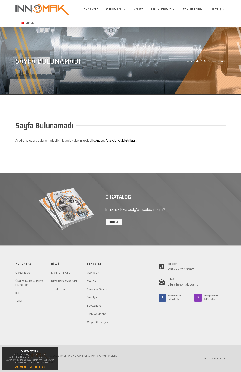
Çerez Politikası (37, 366)
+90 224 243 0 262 (181, 269)
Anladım (20, 366)
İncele (114, 222)
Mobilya (92, 297)
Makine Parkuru (60, 272)
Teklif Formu (58, 289)
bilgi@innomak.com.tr (183, 284)
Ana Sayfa (193, 61)
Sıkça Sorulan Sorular (64, 281)
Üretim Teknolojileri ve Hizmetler (29, 283)
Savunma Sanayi (97, 289)
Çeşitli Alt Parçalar (98, 322)
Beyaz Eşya (94, 305)
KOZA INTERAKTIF (215, 358)
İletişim (19, 301)
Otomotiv (93, 272)
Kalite (18, 293)
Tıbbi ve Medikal (97, 314)
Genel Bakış (22, 272)
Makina (91, 281)
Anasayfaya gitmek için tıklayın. (116, 140)
